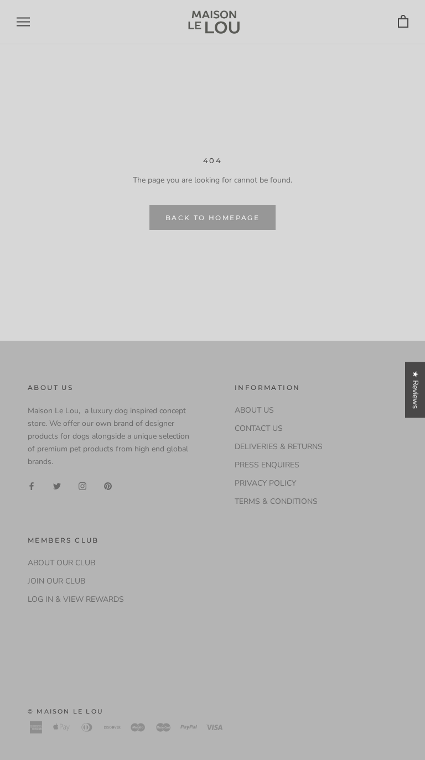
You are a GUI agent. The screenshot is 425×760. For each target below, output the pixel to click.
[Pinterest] (108, 485)
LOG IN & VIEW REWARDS (76, 599)
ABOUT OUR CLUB (61, 563)
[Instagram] (82, 485)
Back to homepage (212, 218)
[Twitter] (57, 485)
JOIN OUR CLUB (56, 581)
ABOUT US (254, 410)
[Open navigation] (23, 22)
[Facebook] (31, 485)
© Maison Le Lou (65, 711)
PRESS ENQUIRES (267, 465)
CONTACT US (259, 428)
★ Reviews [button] (415, 390)
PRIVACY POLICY (265, 483)
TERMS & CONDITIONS (276, 501)
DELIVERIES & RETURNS (279, 446)
